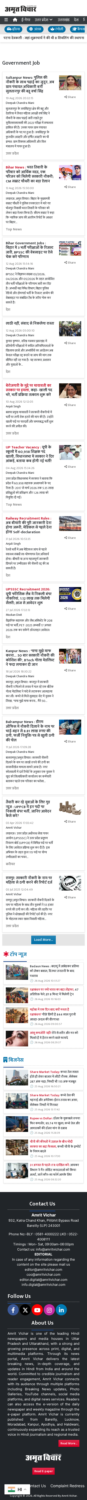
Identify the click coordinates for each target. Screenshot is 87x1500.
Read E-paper (43, 1471)
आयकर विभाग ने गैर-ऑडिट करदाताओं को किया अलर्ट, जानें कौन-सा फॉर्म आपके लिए (54, 1170)
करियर (10, 864)
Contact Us (36, 1486)
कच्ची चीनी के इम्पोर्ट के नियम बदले (55, 1147)
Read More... (68, 1443)
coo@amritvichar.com (43, 1274)
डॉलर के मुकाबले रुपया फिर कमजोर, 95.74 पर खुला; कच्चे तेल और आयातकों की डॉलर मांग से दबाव (55, 1123)
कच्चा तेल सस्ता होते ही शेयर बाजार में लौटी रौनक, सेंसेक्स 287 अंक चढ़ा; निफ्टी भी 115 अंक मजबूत (54, 1077)
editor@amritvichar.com (43, 1269)
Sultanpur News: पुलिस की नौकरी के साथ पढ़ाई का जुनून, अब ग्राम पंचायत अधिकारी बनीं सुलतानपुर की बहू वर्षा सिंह (30, 84)
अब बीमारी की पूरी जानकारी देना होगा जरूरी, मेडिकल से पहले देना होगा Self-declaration (29, 525)
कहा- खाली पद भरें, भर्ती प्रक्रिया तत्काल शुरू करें (29, 390)
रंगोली (58, 29)
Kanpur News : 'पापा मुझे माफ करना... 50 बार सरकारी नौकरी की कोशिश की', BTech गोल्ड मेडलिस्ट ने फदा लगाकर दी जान (30, 658)
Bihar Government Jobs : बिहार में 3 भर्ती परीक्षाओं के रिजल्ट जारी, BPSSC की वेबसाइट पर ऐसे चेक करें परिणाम (29, 250)
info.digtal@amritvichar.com (43, 1284)
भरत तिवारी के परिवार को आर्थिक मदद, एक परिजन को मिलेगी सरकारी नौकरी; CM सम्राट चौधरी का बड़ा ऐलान (30, 174)
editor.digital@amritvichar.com (43, 1279)
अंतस (37, 29)
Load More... (43, 940)
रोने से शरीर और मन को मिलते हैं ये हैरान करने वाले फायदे (54, 1035)
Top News (14, 229)
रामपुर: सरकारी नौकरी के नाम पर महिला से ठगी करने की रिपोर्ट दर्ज (29, 880)
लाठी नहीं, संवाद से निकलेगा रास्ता (30, 323)
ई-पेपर (25, 20)
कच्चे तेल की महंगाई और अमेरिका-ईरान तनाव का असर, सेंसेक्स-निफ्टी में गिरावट (54, 1100)
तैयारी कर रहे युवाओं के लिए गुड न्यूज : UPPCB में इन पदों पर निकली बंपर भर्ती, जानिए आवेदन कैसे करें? (28, 809)
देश (76, 20)
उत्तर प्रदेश (12, 153)
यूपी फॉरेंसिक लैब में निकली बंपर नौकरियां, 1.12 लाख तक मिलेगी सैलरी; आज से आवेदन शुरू (29, 596)
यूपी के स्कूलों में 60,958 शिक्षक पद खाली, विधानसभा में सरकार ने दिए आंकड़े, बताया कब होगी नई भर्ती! (30, 454)
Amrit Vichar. (69, 1495)
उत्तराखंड (64, 20)
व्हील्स (15, 29)
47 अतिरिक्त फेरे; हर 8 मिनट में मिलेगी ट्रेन (54, 992)
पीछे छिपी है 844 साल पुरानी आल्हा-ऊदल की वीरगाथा (53, 1014)
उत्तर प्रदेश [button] (42, 20)
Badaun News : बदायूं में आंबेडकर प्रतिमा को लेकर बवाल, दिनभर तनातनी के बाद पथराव (54, 971)
